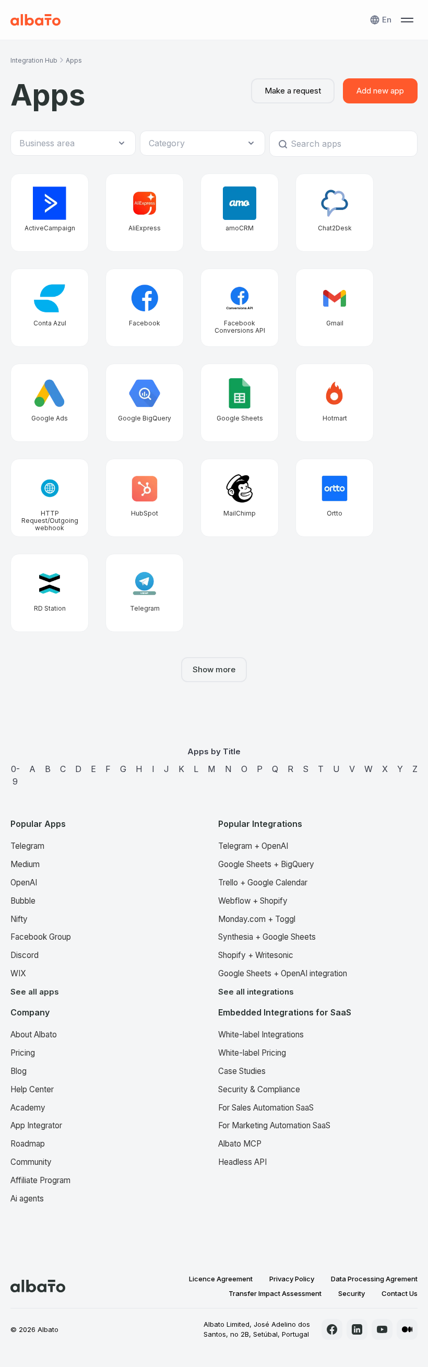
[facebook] (332, 1329)
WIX (18, 973)
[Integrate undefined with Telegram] (144, 593)
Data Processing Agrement (374, 1279)
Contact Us (400, 1293)
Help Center (32, 1089)
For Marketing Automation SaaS (274, 1125)
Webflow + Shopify (253, 901)
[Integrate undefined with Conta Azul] (49, 307)
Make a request (293, 91)
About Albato (33, 1034)
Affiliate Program (40, 1180)
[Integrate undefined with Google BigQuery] (144, 402)
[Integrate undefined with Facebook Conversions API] (239, 307)
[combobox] (67, 143)
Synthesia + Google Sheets (267, 937)
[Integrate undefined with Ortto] (334, 497)
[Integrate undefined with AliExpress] (144, 212)
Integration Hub (33, 60)
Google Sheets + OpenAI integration (282, 973)
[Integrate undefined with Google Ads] (49, 402)
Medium (25, 864)
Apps (74, 60)
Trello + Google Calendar (262, 882)
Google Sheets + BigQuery (266, 864)
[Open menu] (407, 19)
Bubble (22, 901)
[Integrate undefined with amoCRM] (239, 212)
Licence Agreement (221, 1279)
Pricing (22, 1053)
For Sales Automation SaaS (266, 1108)
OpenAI (23, 882)
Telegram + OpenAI (253, 846)
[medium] (407, 1329)
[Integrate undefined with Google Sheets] (239, 402)
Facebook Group (40, 937)
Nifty (19, 919)
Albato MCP (239, 1144)
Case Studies (242, 1071)
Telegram (27, 846)
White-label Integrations (261, 1034)
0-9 (15, 775)
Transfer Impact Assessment (275, 1293)
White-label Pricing (252, 1053)
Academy (27, 1108)
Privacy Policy (291, 1279)
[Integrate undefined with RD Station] (49, 593)
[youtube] (382, 1329)
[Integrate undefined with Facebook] (144, 307)
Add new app (380, 91)
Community (31, 1162)
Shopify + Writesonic (255, 955)
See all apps (34, 992)
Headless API (242, 1162)
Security (351, 1293)
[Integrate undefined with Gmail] (334, 307)
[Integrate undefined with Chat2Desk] (334, 212)
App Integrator (36, 1125)
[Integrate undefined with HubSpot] (144, 497)
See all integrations (256, 992)
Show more (214, 669)
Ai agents (27, 1199)
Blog (18, 1071)
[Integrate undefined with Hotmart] (334, 402)
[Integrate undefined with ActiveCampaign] (49, 212)
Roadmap (27, 1144)
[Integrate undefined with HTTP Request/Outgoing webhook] (49, 497)
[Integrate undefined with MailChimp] (239, 497)
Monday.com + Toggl (256, 919)
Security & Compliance (259, 1089)
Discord (24, 955)
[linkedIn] (357, 1329)
